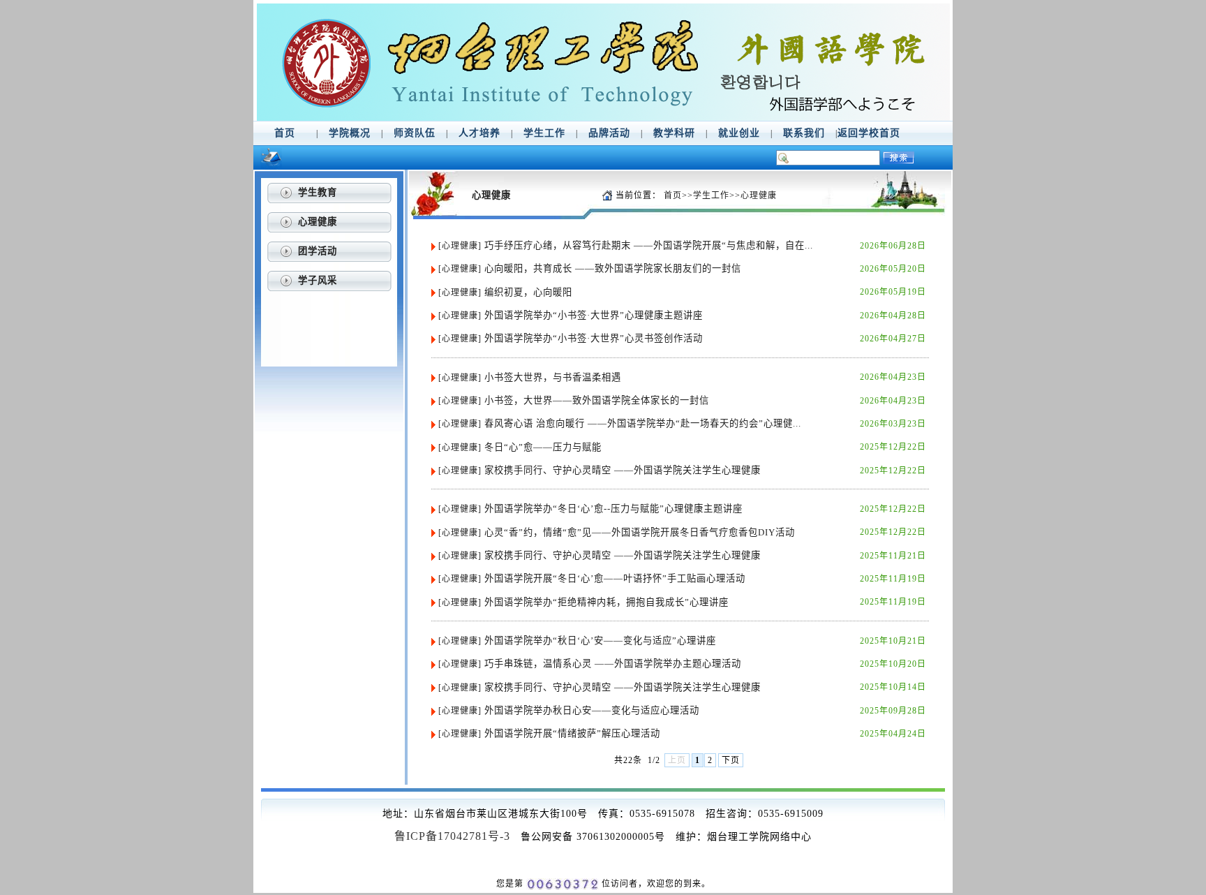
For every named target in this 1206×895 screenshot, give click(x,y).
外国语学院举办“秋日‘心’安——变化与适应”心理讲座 (600, 640)
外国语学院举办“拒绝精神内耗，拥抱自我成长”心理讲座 (606, 602)
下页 (731, 760)
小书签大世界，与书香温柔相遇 (552, 377)
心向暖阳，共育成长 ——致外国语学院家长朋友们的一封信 (612, 268)
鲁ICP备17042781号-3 (452, 836)
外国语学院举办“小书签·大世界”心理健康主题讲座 (593, 315)
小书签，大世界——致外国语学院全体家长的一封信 (596, 400)
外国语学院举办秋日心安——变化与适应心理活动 (591, 710)
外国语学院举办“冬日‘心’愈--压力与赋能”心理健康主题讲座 (613, 508)
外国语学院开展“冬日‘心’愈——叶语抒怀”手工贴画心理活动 (614, 578)
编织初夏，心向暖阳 (528, 292)
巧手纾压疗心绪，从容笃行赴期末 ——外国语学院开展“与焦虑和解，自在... (648, 245)
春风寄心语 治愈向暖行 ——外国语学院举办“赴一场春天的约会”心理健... (642, 423)
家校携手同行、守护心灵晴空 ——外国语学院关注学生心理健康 (622, 470)
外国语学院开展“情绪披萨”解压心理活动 (572, 733)
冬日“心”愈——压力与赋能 (543, 447)
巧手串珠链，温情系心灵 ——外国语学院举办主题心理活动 (612, 663)
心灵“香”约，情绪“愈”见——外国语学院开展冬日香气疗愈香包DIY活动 (639, 532)
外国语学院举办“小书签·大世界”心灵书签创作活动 (593, 338)
